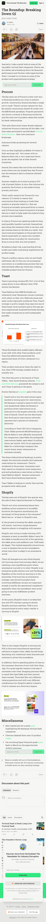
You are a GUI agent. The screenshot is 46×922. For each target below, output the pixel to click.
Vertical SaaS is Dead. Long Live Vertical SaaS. (17, 824)
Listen (41, 23)
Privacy (17, 907)
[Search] (42, 817)
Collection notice (33, 907)
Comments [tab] (7, 790)
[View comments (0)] (11, 29)
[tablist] (11, 790)
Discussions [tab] (18, 817)
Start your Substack (17, 912)
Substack (12, 917)
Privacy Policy (23, 893)
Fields (8, 738)
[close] (40, 844)
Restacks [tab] (16, 790)
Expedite (23, 392)
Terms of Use (33, 888)
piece (33, 725)
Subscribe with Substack (24, 883)
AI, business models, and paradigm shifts (17, 829)
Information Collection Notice (27, 891)
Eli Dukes (10, 22)
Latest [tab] (10, 817)
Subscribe (33, 3)
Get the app (33, 912)
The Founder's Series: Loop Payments (14, 840)
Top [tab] (4, 817)
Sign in (41, 3)
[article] (23, 829)
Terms (24, 907)
